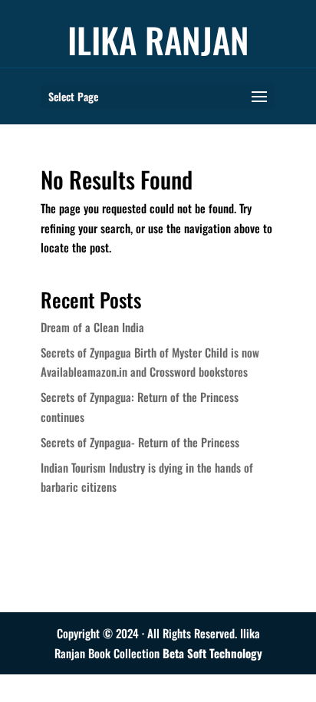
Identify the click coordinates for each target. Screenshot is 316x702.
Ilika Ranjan (158, 39)
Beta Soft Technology (212, 652)
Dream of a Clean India (92, 326)
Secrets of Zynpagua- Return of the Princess (140, 441)
